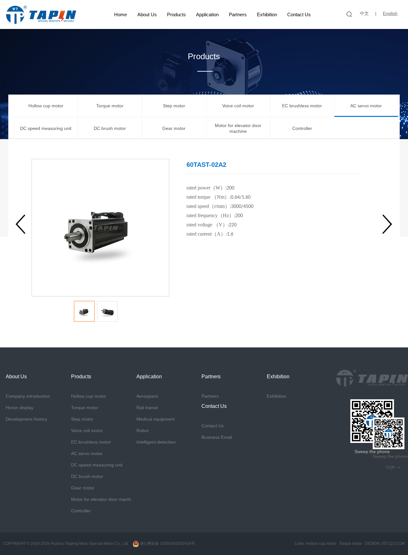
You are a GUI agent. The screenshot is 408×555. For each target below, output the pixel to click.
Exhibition (267, 14)
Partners (238, 14)
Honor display (19, 407)
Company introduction (28, 396)
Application (207, 14)
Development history (26, 419)
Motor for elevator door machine (238, 128)
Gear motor (174, 128)
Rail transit (147, 407)
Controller (302, 128)
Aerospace (147, 396)
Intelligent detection (156, 442)
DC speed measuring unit (45, 128)
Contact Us (299, 14)
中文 (364, 13)
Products (176, 14)
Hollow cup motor (45, 105)
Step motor (174, 105)
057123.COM (393, 543)
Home (120, 14)
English (390, 13)
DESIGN (372, 543)
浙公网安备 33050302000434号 (167, 543)
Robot (142, 430)
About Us (147, 14)
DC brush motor (110, 128)
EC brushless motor (302, 105)
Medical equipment (155, 419)
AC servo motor (366, 105)
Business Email (216, 437)
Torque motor (109, 105)
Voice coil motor (238, 105)
